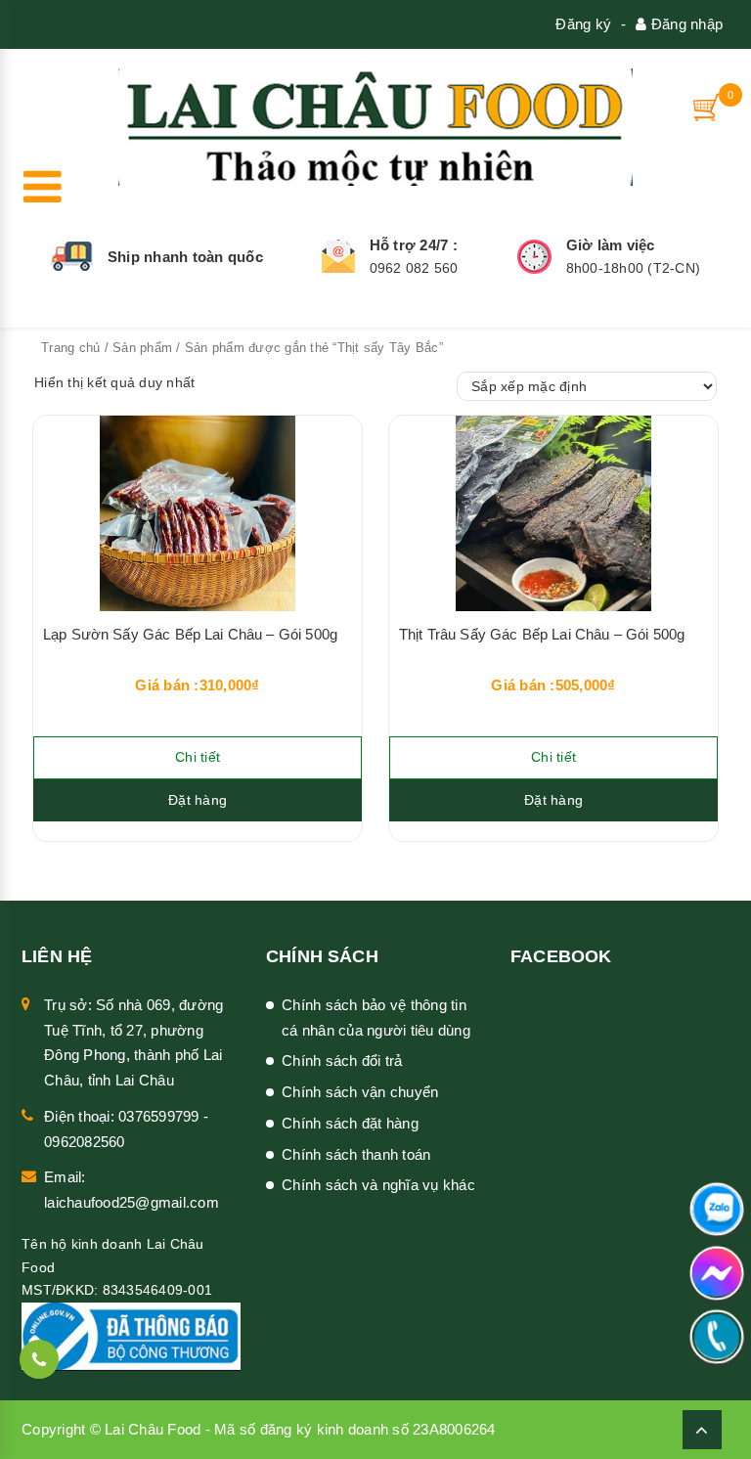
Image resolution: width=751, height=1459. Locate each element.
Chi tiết (197, 757)
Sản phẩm (142, 347)
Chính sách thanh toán (356, 1154)
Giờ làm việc (610, 245)
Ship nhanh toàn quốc (185, 256)
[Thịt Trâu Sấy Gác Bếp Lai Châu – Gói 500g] (553, 513)
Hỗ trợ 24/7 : (414, 245)
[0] (708, 107)
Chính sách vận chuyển (360, 1091)
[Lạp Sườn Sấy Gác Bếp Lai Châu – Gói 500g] (197, 513)
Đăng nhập (685, 24)
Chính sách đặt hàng (350, 1123)
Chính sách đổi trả (342, 1060)
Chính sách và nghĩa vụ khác (378, 1184)
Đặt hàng (197, 800)
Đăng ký (583, 24)
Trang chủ (70, 347)
